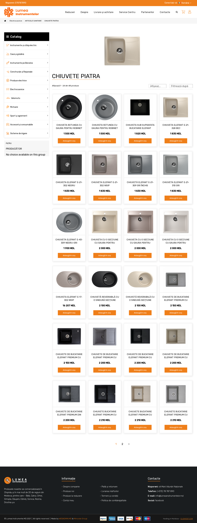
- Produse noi (68, 491)
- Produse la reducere (72, 496)
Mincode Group (80, 519)
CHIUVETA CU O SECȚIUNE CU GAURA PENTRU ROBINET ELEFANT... (140, 242)
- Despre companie (71, 486)
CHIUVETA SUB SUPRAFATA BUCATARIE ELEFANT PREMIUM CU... (140, 128)
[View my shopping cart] (183, 12)
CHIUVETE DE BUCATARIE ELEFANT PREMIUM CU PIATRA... (176, 300)
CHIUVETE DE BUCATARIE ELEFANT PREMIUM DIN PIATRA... (69, 414)
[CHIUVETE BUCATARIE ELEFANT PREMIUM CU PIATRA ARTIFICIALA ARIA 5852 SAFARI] (140, 394)
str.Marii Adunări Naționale (171, 486)
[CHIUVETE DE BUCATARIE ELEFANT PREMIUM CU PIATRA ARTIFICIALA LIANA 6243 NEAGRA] (69, 337)
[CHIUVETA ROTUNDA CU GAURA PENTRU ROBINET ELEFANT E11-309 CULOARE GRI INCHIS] (105, 107)
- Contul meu (68, 500)
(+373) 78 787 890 (165, 491)
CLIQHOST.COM (186, 519)
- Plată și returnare (108, 486)
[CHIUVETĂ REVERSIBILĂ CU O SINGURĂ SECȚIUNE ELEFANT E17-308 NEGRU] (105, 279)
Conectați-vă (170, 3)
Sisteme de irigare (18, 133)
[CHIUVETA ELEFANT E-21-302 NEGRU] (69, 165)
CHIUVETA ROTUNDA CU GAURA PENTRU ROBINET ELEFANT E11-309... (105, 128)
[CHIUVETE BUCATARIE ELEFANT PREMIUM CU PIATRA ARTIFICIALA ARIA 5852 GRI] (176, 394)
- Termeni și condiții (109, 496)
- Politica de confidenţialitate (113, 500)
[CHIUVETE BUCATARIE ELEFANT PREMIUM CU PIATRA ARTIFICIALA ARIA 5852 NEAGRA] (105, 394)
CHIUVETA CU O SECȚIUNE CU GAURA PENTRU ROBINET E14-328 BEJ (104, 242)
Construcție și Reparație (21, 72)
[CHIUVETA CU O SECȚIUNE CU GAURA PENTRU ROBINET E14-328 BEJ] (105, 222)
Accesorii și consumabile (21, 124)
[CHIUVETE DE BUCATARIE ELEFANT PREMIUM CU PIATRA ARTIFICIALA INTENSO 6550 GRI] (105, 337)
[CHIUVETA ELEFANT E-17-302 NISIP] (69, 279)
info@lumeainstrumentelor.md (169, 496)
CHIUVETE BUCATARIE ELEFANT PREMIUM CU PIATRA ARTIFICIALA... (104, 414)
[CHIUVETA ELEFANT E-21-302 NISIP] (105, 165)
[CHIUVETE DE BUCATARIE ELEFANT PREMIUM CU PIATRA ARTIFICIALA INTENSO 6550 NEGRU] (140, 337)
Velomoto (15, 98)
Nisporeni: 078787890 (16, 3)
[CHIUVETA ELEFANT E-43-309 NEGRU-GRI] (69, 222)
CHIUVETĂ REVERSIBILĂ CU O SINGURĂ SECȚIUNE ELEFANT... (104, 300)
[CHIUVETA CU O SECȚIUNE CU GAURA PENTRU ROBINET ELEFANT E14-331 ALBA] (176, 222)
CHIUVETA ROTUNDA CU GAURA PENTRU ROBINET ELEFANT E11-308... (69, 128)
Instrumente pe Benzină (21, 63)
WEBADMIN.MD (65, 519)
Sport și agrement (18, 116)
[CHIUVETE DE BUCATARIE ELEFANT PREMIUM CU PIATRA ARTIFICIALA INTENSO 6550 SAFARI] (176, 337)
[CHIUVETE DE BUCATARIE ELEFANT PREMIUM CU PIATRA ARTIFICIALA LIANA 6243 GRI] (176, 279)
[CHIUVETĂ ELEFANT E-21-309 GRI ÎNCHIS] (140, 165)
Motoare (14, 107)
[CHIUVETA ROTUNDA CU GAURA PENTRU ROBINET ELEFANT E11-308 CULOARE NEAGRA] (69, 107)
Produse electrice (18, 80)
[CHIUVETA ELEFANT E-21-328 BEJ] (176, 107)
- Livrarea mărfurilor (109, 491)
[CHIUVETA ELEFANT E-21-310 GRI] (176, 165)
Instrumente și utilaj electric (23, 45)
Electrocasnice (17, 89)
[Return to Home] (5, 21)
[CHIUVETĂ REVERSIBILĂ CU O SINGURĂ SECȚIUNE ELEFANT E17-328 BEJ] (140, 279)
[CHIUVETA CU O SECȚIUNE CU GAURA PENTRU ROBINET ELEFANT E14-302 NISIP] (140, 222)
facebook (159, 500)
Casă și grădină (17, 54)
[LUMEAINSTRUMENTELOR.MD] (21, 12)
